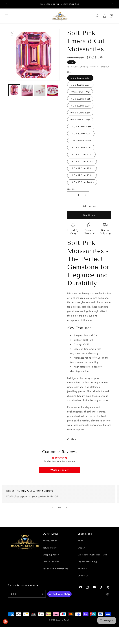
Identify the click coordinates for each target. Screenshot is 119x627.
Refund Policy (49, 547)
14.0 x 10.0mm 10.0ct (82, 161)
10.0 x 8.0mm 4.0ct (81, 133)
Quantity (71, 189)
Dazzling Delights (63, 620)
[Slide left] (52, 507)
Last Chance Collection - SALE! (93, 554)
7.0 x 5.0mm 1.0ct (80, 91)
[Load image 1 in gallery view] (14, 90)
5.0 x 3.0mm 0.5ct (80, 77)
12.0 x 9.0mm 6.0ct (81, 147)
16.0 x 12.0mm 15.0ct (82, 175)
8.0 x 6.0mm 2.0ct (80, 105)
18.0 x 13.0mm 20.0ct (82, 182)
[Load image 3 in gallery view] (40, 90)
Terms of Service (51, 561)
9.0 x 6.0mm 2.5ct (80, 112)
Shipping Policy (51, 554)
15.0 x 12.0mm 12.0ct (82, 168)
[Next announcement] (113, 4)
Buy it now (89, 215)
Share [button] (74, 438)
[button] (6, 16)
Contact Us (83, 575)
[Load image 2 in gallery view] (27, 90)
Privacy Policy (50, 540)
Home (81, 540)
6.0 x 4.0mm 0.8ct (80, 84)
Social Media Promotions (55, 568)
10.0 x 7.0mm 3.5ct (81, 126)
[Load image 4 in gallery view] (52, 90)
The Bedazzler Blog (87, 561)
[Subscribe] (42, 593)
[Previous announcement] (6, 4)
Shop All (82, 547)
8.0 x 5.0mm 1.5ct (80, 98)
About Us (82, 568)
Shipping (84, 66)
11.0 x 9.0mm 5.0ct (81, 140)
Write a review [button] (59, 470)
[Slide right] (66, 507)
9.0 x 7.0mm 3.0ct (80, 119)
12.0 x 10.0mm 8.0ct (81, 154)
